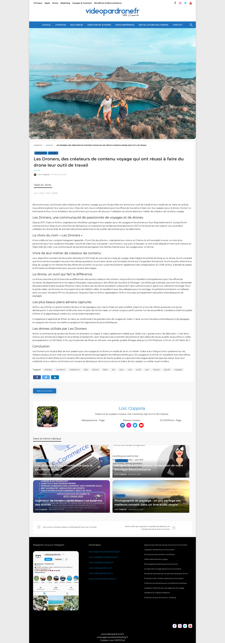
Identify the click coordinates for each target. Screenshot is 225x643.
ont (130, 369)
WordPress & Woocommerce (108, 3)
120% (55, 193)
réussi (156, 369)
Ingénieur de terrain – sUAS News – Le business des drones (68, 502)
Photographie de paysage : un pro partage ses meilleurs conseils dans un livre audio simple (147, 502)
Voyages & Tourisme (82, 3)
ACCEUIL (46, 25)
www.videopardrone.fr (100, 568)
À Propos (38, 3)
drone (95, 369)
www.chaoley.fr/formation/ (102, 579)
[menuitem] (46, 25)
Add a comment (44, 391)
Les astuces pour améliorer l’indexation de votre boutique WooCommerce (148, 467)
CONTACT (178, 25)
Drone (55, 3)
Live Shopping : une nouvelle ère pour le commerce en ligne (63, 467)
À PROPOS (60, 25)
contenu (60, 369)
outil (138, 369)
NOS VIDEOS (76, 25)
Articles (49, 145)
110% (48, 193)
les (113, 369)
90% (36, 193)
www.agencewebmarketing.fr (104, 551)
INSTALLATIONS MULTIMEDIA (153, 25)
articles (48, 369)
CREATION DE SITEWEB (99, 25)
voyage (178, 369)
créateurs (74, 369)
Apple (47, 3)
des (86, 369)
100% (42, 193)
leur (121, 369)
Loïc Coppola (44, 174)
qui (147, 369)
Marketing (65, 3)
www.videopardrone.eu (101, 573)
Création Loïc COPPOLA (112, 640)
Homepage (38, 145)
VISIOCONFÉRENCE (124, 25)
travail (167, 369)
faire (105, 369)
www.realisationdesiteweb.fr (103, 557)
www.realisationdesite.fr (101, 562)
